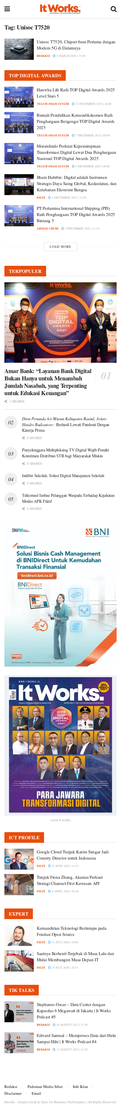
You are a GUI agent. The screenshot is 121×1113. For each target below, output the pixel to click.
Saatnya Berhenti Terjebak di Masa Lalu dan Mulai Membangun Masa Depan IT (75, 956)
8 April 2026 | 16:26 (64, 891)
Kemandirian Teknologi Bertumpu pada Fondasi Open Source (72, 931)
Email (36, 1093)
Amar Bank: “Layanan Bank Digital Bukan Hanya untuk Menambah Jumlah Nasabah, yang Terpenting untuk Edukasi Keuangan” (47, 382)
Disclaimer (12, 1093)
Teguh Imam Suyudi (53, 104)
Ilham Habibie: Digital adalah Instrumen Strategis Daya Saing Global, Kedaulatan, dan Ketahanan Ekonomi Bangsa (77, 183)
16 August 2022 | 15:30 (72, 1025)
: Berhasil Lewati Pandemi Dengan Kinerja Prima (65, 424)
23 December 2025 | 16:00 (93, 104)
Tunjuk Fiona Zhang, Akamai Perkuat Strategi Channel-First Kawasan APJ (70, 880)
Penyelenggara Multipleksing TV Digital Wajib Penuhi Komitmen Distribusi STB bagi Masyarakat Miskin (65, 453)
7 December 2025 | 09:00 (92, 135)
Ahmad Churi (47, 228)
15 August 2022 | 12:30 (72, 1049)
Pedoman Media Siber (45, 1086)
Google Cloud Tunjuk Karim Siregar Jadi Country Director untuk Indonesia (73, 855)
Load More (60, 246)
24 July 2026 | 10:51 (64, 967)
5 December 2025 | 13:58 (68, 197)
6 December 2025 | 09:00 (92, 166)
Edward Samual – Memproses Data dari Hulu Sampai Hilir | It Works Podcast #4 (76, 1038)
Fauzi (41, 197)
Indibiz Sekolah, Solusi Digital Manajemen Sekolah (63, 475)
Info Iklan (80, 1086)
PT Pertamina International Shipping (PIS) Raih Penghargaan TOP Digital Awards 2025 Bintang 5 (76, 214)
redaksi (43, 56)
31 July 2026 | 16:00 (64, 942)
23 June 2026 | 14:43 (64, 866)
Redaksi (10, 1086)
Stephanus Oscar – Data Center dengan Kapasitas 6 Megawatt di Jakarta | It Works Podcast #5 (74, 1010)
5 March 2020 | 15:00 (70, 56)
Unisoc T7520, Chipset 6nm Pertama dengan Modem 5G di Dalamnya (76, 45)
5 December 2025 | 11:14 (81, 228)
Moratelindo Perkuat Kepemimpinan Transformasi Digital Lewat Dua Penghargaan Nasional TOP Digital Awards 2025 (76, 152)
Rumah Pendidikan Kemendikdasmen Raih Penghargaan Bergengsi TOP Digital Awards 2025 (76, 121)
